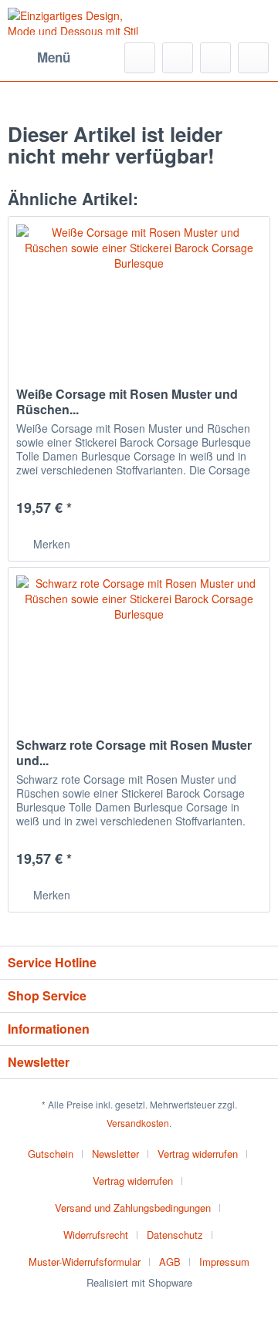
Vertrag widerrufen (198, 1153)
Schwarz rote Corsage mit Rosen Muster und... (134, 752)
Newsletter (115, 1153)
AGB (170, 1261)
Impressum (224, 1261)
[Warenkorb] (253, 57)
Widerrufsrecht (95, 1234)
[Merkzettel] (177, 57)
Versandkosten (138, 1122)
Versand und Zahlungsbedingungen (133, 1207)
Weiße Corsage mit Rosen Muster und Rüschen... (127, 401)
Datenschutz (175, 1234)
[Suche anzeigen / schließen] (139, 57)
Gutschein (50, 1153)
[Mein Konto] (215, 57)
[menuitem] (39, 57)
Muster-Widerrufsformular (85, 1261)
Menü (53, 57)
